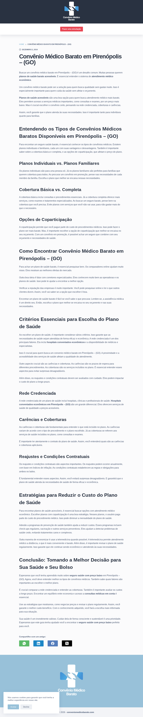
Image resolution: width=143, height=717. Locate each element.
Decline (26, 707)
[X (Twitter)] (67, 643)
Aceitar (13, 707)
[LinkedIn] (38, 643)
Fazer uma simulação (71, 29)
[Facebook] (53, 643)
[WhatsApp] (24, 643)
